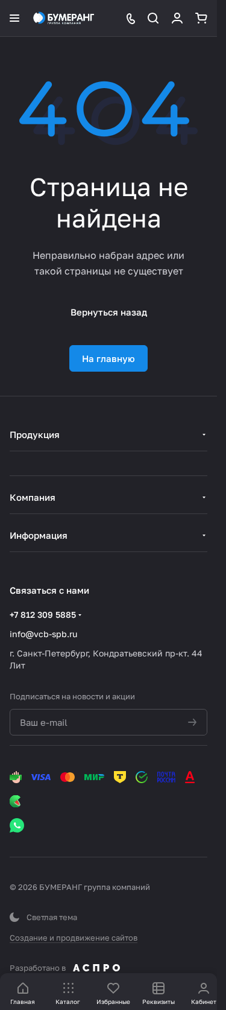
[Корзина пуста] (201, 18)
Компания (32, 497)
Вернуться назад (109, 311)
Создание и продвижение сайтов (73, 937)
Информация (38, 535)
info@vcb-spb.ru (43, 634)
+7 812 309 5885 (43, 614)
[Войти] (177, 18)
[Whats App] (17, 825)
